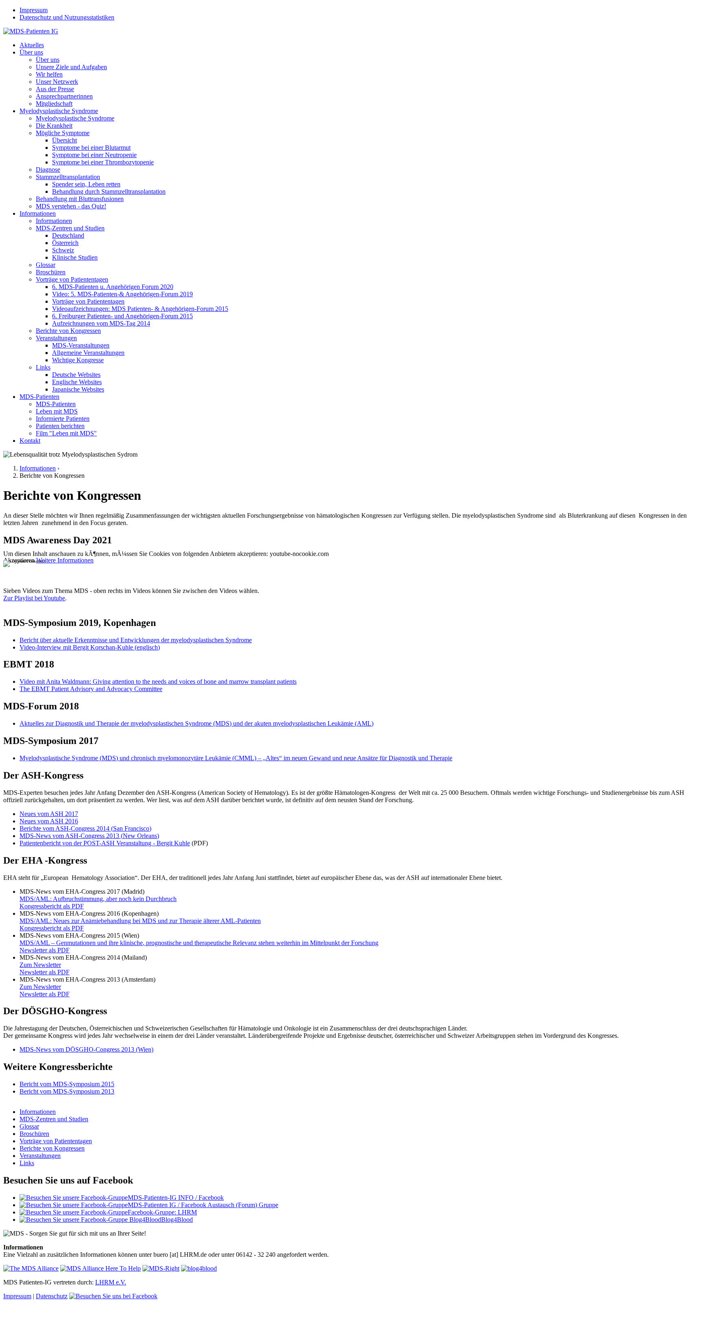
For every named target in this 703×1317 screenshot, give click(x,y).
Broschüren (50, 272)
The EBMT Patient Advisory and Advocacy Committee (91, 688)
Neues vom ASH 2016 (49, 821)
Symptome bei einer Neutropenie (94, 154)
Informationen (38, 213)
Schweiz (63, 250)
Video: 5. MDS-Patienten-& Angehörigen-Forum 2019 (122, 294)
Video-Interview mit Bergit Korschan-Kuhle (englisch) (90, 647)
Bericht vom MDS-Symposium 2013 (67, 1091)
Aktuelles (32, 45)
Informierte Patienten (63, 418)
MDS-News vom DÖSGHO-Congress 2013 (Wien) (86, 1049)
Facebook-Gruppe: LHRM (162, 1212)
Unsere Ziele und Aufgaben (71, 66)
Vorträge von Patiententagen (72, 279)
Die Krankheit (54, 125)
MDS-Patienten (39, 396)
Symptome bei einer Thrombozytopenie (103, 162)
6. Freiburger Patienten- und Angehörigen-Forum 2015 (122, 316)
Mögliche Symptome (63, 132)
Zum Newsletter (40, 964)
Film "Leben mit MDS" (66, 433)
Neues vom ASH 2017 (49, 813)
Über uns (31, 52)
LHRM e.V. (110, 1282)
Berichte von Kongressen (68, 330)
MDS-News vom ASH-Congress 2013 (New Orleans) (89, 835)
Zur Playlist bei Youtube (34, 598)
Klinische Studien (75, 257)
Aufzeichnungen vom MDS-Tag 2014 (101, 323)
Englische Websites (77, 381)
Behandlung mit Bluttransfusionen (80, 198)
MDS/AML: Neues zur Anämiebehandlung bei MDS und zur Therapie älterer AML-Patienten (140, 920)
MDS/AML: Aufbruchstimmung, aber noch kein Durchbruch (98, 898)
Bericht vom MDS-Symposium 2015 (67, 1084)
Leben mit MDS (57, 411)
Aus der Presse (55, 88)
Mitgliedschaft (54, 103)
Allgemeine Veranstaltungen (88, 352)
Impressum (34, 10)
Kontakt (30, 440)
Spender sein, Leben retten (86, 184)
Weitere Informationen (65, 560)
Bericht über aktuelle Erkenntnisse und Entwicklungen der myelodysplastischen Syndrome (136, 640)
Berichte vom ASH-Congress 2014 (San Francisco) (85, 828)
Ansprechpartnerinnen (64, 96)
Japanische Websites (78, 389)
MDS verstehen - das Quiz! (71, 206)
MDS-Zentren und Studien (70, 228)
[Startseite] (30, 31)
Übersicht (64, 140)
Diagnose (48, 169)
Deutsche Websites (76, 374)
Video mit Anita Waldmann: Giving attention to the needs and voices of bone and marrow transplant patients (158, 681)
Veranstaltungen (56, 338)
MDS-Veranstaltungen (80, 345)
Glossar (45, 264)
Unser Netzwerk (57, 81)
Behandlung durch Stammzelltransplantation (109, 191)
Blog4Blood (177, 1219)
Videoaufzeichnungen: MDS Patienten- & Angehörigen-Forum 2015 (140, 308)
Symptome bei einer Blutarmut (91, 147)
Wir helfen (49, 74)
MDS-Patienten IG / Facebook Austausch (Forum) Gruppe (203, 1204)
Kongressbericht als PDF (52, 906)
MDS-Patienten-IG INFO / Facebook (176, 1197)
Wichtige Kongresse (78, 360)
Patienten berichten (60, 425)
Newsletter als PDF (45, 950)
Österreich (65, 242)
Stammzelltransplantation (68, 176)
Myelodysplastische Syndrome (59, 110)
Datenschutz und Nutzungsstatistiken (67, 17)
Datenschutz (52, 1296)
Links (43, 367)
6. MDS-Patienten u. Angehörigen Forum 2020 (112, 286)
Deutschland (68, 235)
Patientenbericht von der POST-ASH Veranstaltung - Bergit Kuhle (105, 843)
